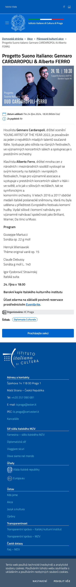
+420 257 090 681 (22, 397)
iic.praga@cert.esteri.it (26, 411)
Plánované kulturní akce (50, 39)
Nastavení (40, 581)
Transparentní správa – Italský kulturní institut (34, 529)
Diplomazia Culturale (25, 319)
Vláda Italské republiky (26, 469)
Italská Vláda (11, 6)
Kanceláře (13, 419)
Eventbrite (33, 304)
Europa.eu (18, 478)
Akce (30, 39)
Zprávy (11, 516)
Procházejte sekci (38, 333)
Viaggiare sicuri (15, 449)
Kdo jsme (12, 495)
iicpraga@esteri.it (26, 404)
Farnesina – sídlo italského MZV (26, 434)
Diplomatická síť (16, 442)
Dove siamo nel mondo (20, 456)
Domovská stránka (12, 39)
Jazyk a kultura (16, 509)
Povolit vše (62, 581)
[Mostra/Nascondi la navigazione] (7, 23)
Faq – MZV (13, 549)
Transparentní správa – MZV (23, 536)
